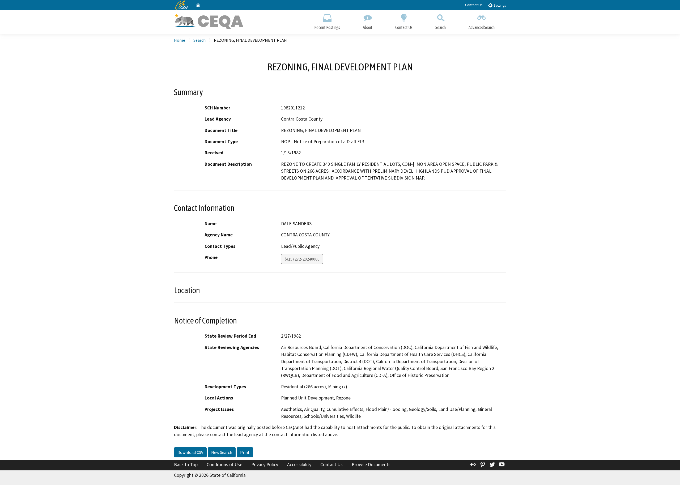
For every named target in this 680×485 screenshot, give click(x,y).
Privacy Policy (264, 464)
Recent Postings (327, 27)
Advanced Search (482, 27)
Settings (499, 5)
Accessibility (299, 464)
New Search (221, 452)
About (367, 27)
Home (179, 40)
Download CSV (190, 452)
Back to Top (186, 464)
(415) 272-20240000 (302, 259)
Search (440, 27)
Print (245, 452)
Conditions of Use (224, 464)
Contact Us (474, 4)
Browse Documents (371, 464)
